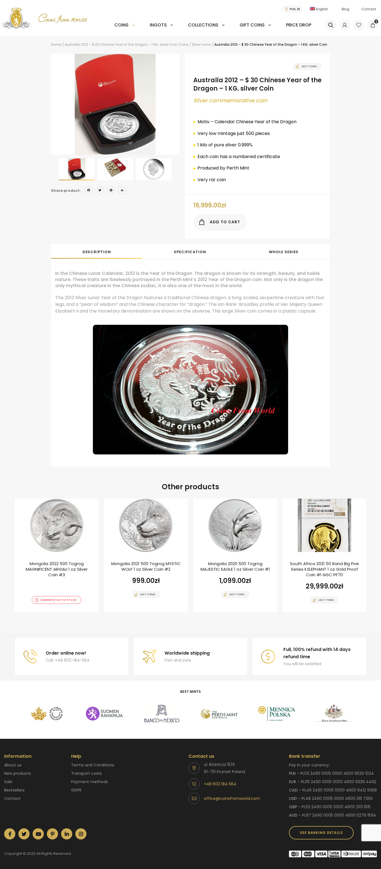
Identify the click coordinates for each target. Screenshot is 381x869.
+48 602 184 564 (220, 784)
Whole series (283, 252)
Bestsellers (14, 790)
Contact (368, 9)
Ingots (158, 25)
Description (97, 252)
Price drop (298, 25)
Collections (203, 25)
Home (56, 44)
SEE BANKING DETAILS (321, 832)
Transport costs (86, 773)
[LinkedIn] (122, 191)
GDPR (76, 790)
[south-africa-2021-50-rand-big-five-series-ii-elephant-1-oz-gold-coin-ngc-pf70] (324, 555)
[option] (115, 104)
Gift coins (252, 25)
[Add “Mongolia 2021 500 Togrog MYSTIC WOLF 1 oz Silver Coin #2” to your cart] (136, 612)
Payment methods (89, 782)
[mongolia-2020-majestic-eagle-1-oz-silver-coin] (235, 555)
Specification (190, 252)
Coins (121, 25)
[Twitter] (100, 191)
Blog (345, 9)
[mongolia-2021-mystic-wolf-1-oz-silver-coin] (146, 555)
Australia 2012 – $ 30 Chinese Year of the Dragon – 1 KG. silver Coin (121, 44)
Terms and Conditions (92, 765)
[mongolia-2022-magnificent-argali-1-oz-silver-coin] (56, 555)
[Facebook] (89, 191)
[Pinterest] (111, 191)
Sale (8, 782)
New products (17, 773)
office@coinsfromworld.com (232, 798)
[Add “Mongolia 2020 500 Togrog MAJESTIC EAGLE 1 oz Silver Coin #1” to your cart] (225, 612)
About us (12, 765)
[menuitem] (124, 28)
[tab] (96, 251)
